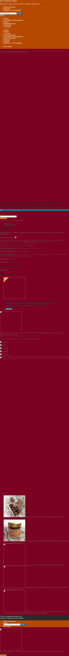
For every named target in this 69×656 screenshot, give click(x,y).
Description (7, 223)
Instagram (5, 351)
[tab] (36, 223)
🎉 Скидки (7, 26)
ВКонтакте (7, 8)
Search (19, 13)
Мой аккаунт (8, 25)
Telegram (5, 348)
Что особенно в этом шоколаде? (13, 20)
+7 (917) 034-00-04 (34, 339)
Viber (4, 345)
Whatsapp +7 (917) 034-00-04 (12, 10)
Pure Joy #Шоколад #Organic (8, 1)
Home (2, 51)
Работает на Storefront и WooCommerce (12, 618)
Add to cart (3, 218)
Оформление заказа (10, 23)
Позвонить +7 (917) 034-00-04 (13, 43)
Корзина (6, 22)
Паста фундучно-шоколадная (20, 51)
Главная (6, 18)
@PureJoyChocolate (9, 7)
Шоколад (7, 51)
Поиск (6, 623)
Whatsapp (6, 41)
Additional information (10, 225)
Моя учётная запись (10, 621)
